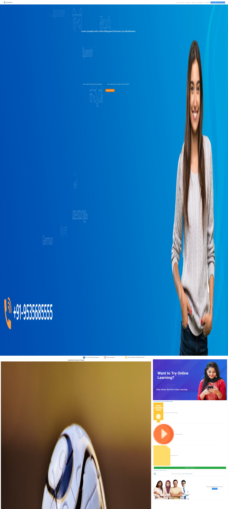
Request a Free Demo (190, 467)
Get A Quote (110, 90)
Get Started (214, 488)
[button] (182, 2)
